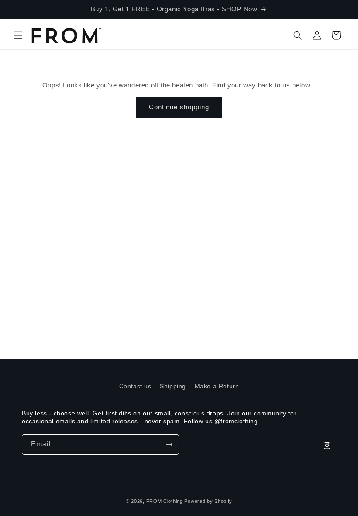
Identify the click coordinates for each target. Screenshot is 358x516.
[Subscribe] (169, 444)
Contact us (135, 386)
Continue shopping (179, 107)
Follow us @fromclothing (221, 421)
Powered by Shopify (208, 501)
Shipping (173, 386)
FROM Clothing (164, 501)
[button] (18, 35)
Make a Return (217, 386)
